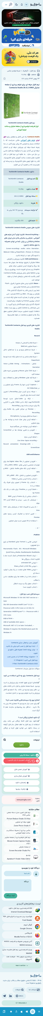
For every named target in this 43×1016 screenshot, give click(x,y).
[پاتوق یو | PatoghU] (35, 4)
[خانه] (32, 1011)
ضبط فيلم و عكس (13, 71)
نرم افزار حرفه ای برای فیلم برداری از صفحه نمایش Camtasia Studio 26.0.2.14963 (22, 86)
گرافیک (25, 71)
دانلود (21, 745)
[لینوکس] (16, 1011)
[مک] (21, 1011)
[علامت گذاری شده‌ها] (4, 1011)
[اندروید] (11, 1011)
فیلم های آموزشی (28, 140)
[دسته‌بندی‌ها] (26, 4)
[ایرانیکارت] (21, 38)
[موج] (21, 18)
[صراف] (21, 57)
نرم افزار (33, 71)
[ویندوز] (27, 1011)
